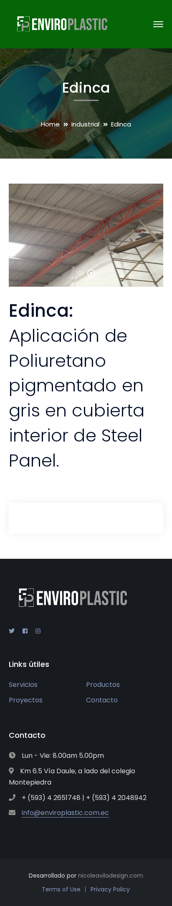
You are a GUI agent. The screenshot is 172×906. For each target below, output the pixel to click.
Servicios (23, 684)
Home (50, 124)
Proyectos (26, 700)
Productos (103, 684)
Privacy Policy (110, 889)
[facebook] (25, 631)
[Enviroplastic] (61, 23)
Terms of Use (61, 889)
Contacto (102, 700)
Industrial (85, 124)
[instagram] (37, 631)
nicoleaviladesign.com (110, 875)
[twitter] (12, 631)
